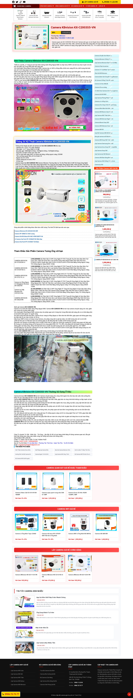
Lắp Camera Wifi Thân (17, 677)
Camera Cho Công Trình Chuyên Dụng (105, 105)
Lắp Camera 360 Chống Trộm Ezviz (105, 161)
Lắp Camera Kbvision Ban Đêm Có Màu (106, 62)
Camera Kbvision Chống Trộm (103, 59)
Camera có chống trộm (101, 101)
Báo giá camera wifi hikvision (103, 136)
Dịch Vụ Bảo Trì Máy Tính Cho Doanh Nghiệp (82, 450)
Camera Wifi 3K (99, 129)
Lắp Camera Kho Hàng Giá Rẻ (48, 681)
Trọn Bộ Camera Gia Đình (47, 670)
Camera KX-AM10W (101, 533)
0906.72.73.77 (78, 685)
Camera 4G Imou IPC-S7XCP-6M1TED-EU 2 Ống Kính (51, 534)
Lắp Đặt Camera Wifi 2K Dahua (103, 133)
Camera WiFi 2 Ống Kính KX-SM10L (79, 533)
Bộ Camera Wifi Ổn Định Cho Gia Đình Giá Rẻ (83, 455)
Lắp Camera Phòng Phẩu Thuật (104, 98)
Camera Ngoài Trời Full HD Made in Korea (41, 455)
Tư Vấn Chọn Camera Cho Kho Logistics (106, 91)
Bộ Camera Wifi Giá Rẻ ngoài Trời (22, 459)
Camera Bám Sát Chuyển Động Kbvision (106, 76)
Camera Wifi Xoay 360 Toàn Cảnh (104, 140)
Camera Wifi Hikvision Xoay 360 (104, 126)
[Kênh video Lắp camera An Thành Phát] (20, 2)
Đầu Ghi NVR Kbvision (101, 73)
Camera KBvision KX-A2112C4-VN (79, 575)
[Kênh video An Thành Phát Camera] (24, 2)
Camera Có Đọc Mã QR (101, 84)
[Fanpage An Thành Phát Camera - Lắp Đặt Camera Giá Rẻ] (13, 2)
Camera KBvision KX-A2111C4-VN (26, 575)
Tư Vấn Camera (90, 6)
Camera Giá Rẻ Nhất (100, 94)
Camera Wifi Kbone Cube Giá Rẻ (104, 112)
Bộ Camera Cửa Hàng (46, 677)
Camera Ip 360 (99, 164)
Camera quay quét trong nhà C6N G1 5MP (53, 493)
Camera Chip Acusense (101, 66)
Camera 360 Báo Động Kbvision (104, 157)
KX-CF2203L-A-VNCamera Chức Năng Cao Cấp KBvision (106, 190)
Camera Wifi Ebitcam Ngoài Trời (104, 119)
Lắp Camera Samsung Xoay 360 (104, 143)
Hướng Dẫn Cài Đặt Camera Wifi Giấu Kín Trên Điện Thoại (23, 455)
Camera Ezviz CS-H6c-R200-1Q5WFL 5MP (77, 493)
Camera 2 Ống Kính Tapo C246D (25, 533)
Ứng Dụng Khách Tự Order (45, 612)
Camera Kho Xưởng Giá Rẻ (47, 674)
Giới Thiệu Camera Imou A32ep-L (23, 450)
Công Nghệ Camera (46, 6)
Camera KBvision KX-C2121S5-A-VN (52, 576)
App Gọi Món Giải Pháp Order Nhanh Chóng (51, 597)
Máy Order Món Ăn (42, 628)
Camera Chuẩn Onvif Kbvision (103, 55)
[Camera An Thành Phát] (17, 2)
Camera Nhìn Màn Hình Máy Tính (104, 108)
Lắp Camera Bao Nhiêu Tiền (45, 643)
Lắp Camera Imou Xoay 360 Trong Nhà (106, 147)
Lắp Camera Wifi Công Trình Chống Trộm (62, 455)
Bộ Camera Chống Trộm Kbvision (104, 80)
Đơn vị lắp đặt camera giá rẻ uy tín (62, 695)
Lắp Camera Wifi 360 (17, 674)
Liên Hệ (101, 6)
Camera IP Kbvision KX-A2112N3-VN (107, 259)
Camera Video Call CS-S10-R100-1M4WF (26, 493)
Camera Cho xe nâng (101, 87)
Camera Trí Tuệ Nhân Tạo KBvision (105, 69)
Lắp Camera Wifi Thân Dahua (103, 115)
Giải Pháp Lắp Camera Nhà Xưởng (41, 450)
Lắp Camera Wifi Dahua (17, 681)
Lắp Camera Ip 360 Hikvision (103, 154)
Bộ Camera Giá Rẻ (76, 6)
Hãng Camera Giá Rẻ (61, 6)
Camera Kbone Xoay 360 (102, 122)
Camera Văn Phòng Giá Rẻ (47, 684)
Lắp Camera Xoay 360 (101, 150)
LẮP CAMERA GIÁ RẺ (91, 2)
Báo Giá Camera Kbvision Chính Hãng (63, 450)
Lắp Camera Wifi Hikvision (18, 684)
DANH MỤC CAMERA (24, 6)
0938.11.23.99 (111, 2)
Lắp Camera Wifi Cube (17, 670)
